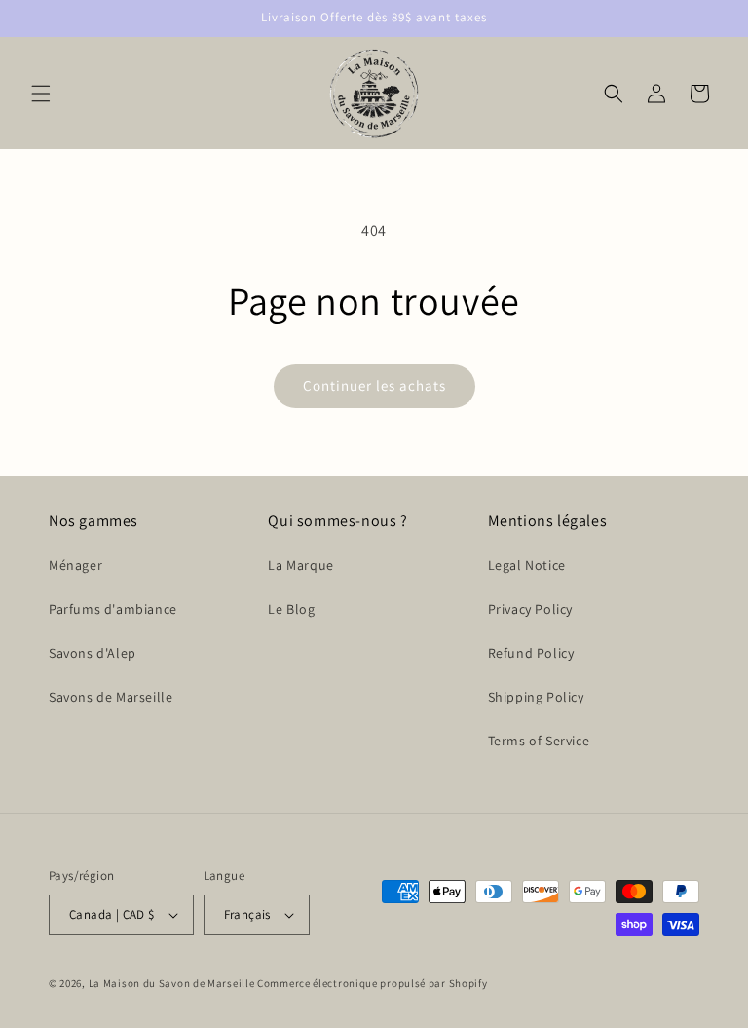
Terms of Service (539, 740)
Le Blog (291, 609)
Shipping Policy (536, 696)
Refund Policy (531, 653)
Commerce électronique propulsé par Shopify (372, 983)
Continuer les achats (374, 385)
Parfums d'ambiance (113, 609)
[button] (40, 93)
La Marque (300, 565)
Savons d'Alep (92, 653)
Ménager (75, 565)
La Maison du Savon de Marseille (172, 983)
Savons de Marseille (110, 696)
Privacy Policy (530, 609)
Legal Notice (527, 565)
